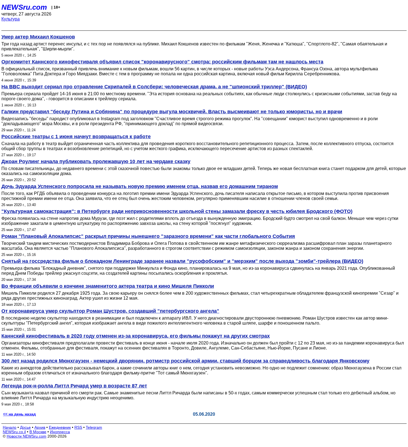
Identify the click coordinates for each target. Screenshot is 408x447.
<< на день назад (19, 414)
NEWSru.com (24, 7)
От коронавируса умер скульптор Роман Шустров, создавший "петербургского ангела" (110, 311)
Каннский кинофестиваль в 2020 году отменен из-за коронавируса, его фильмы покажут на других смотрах (135, 336)
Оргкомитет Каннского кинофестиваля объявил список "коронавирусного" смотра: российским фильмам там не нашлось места (162, 62)
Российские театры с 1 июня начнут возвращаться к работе (76, 136)
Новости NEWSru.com (26, 436)
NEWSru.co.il (14, 432)
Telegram (94, 427)
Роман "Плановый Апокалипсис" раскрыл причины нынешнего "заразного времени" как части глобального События (148, 236)
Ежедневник (60, 427)
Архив (39, 427)
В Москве (37, 432)
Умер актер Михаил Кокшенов (38, 37)
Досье (25, 427)
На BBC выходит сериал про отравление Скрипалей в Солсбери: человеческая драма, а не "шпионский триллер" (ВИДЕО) (154, 86)
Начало (9, 427)
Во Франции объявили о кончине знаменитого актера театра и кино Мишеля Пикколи (107, 286)
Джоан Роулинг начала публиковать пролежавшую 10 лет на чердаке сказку (95, 161)
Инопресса (60, 432)
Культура (10, 19)
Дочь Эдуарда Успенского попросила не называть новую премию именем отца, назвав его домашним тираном (139, 186)
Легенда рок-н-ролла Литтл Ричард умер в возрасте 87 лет (74, 386)
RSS (78, 427)
